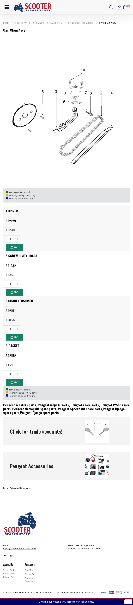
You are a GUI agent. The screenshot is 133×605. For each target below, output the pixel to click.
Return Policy (31, 574)
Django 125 (56, 23)
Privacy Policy (10, 577)
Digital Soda (90, 592)
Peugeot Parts (22, 23)
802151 (10, 310)
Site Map (29, 570)
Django (40, 23)
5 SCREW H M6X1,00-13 (21, 255)
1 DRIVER (12, 210)
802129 (11, 220)
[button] (111, 7)
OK (128, 601)
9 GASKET (12, 345)
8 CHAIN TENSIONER (19, 300)
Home (6, 23)
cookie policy (87, 601)
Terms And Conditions (8, 571)
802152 (11, 355)
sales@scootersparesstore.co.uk (19, 548)
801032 (11, 265)
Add (16, 247)
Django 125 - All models (80, 23)
